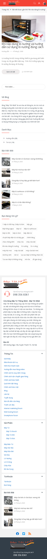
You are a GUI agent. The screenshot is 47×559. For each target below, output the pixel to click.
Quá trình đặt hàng (11, 383)
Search (34, 3)
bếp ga (29, 224)
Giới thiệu (7, 359)
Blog (5, 391)
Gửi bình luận (28, 72)
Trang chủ (5, 9)
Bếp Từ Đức (10, 438)
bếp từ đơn (17, 233)
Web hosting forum (11, 412)
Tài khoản (7, 481)
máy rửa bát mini (32, 250)
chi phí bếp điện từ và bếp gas (13, 237)
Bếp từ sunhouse (30, 229)
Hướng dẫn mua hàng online (14, 369)
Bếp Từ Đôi (10, 435)
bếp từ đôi (6, 233)
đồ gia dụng (37, 259)
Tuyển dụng (8, 398)
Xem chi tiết (11, 72)
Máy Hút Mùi (8, 448)
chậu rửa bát (30, 242)
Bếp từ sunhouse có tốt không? (23, 191)
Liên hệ (6, 394)
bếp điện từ (28, 233)
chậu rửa (20, 242)
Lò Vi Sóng (8, 462)
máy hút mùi (7, 250)
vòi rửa (27, 259)
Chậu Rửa (7, 465)
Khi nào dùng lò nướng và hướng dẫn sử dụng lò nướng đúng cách (22, 45)
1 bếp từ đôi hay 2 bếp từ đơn (13, 224)
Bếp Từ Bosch (11, 431)
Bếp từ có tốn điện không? (21, 202)
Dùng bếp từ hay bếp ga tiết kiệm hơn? (26, 180)
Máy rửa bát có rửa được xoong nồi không (27, 159)
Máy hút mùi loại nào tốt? (21, 170)
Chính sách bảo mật (11, 387)
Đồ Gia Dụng (8, 469)
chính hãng (31, 237)
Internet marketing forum (13, 408)
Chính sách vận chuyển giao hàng (16, 376)
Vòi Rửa (7, 455)
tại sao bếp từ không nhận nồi (32, 255)
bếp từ (18, 229)
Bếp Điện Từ (8, 444)
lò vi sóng (34, 246)
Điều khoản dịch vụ (11, 362)
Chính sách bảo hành (11, 380)
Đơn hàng (7, 485)
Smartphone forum (11, 415)
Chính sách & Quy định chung (14, 373)
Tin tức (8, 142)
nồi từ (16, 255)
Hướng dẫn (5, 51)
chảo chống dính (8, 242)
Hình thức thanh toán (11, 366)
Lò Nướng (7, 458)
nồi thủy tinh (7, 255)
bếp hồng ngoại (8, 229)
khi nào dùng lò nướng (11, 246)
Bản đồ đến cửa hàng (12, 401)
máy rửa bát (18, 250)
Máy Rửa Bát (8, 451)
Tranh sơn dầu (9, 405)
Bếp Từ (6, 428)
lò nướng (24, 246)
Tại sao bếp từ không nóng (12, 259)
